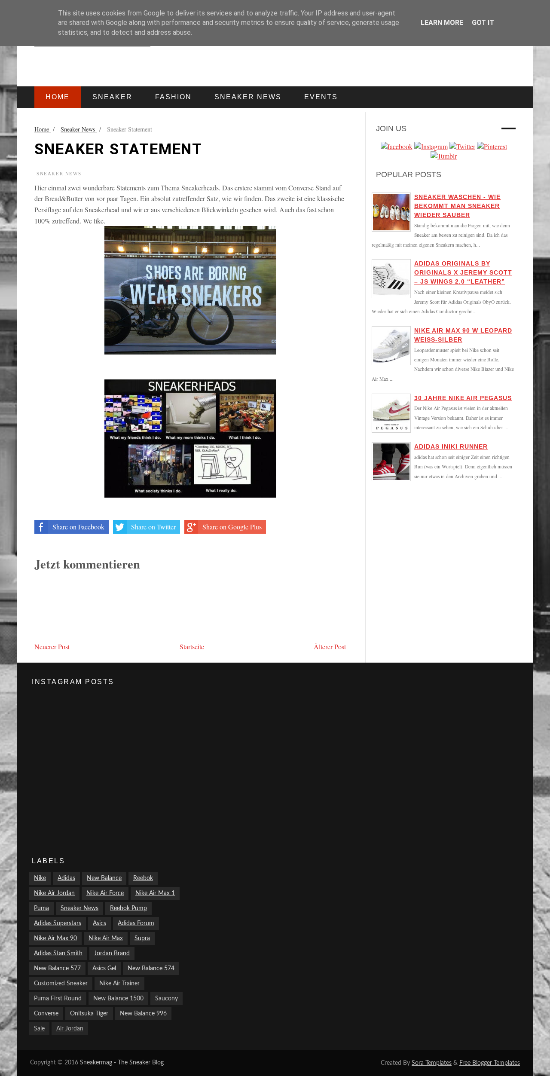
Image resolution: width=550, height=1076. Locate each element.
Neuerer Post (52, 646)
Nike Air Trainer (119, 984)
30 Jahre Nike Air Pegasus (463, 397)
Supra (142, 938)
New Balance (104, 878)
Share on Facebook (78, 526)
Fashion (173, 97)
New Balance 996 (143, 1014)
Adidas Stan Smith (58, 954)
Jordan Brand (112, 954)
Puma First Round (58, 999)
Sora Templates (432, 1063)
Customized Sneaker (61, 984)
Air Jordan (69, 1029)
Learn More (442, 22)
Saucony (166, 999)
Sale (39, 1029)
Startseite (192, 646)
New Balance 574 (151, 969)
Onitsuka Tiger (89, 1014)
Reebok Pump (128, 908)
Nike (40, 878)
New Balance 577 (57, 969)
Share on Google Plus (232, 526)
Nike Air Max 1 (155, 893)
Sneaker (112, 97)
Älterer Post (330, 646)
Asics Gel (104, 969)
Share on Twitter (153, 526)
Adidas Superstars (57, 923)
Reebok (143, 878)
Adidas (66, 878)
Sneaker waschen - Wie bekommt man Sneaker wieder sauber (457, 205)
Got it (483, 22)
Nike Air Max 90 (55, 938)
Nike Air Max (106, 938)
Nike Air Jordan (54, 893)
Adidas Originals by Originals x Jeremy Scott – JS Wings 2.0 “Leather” (463, 272)
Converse (46, 1014)
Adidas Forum (136, 923)
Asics (99, 923)
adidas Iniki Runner (451, 446)
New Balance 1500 (118, 999)
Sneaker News (59, 173)
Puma (41, 908)
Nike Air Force (105, 893)
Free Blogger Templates (489, 1063)
